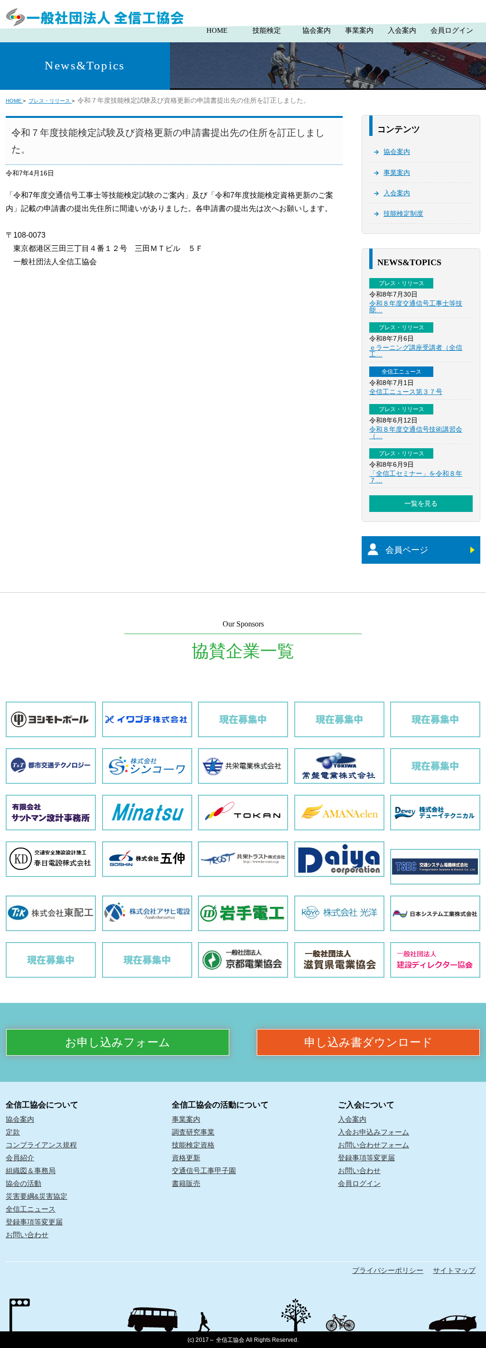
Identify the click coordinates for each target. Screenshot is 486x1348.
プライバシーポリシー (387, 1270)
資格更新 (186, 1158)
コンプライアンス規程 (41, 1145)
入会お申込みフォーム (373, 1132)
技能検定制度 (403, 213)
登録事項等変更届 (34, 1222)
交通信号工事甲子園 (204, 1170)
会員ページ (406, 550)
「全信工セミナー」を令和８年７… (415, 477)
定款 (13, 1132)
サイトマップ (454, 1270)
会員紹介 (20, 1158)
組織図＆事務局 (31, 1170)
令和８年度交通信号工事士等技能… (415, 306)
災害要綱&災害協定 (36, 1196)
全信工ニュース (31, 1209)
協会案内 (316, 30)
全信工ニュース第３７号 (405, 391)
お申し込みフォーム (117, 1042)
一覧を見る (421, 503)
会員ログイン (451, 30)
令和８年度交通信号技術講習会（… (415, 432)
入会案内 (402, 30)
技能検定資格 (193, 1145)
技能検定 (266, 30)
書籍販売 (186, 1183)
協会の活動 (23, 1183)
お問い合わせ (27, 1235)
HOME (216, 30)
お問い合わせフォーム (373, 1145)
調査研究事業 (193, 1132)
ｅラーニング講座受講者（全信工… (415, 351)
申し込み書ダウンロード (368, 1042)
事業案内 (359, 30)
